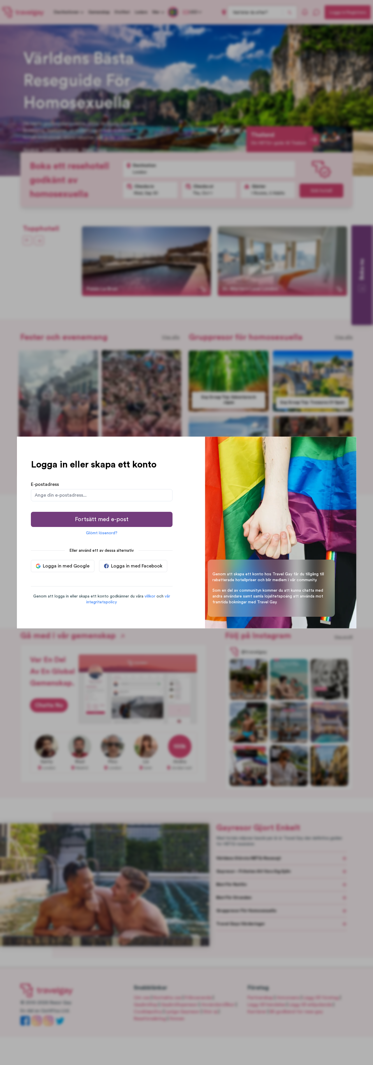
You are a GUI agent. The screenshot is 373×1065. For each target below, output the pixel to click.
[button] (150, 596)
